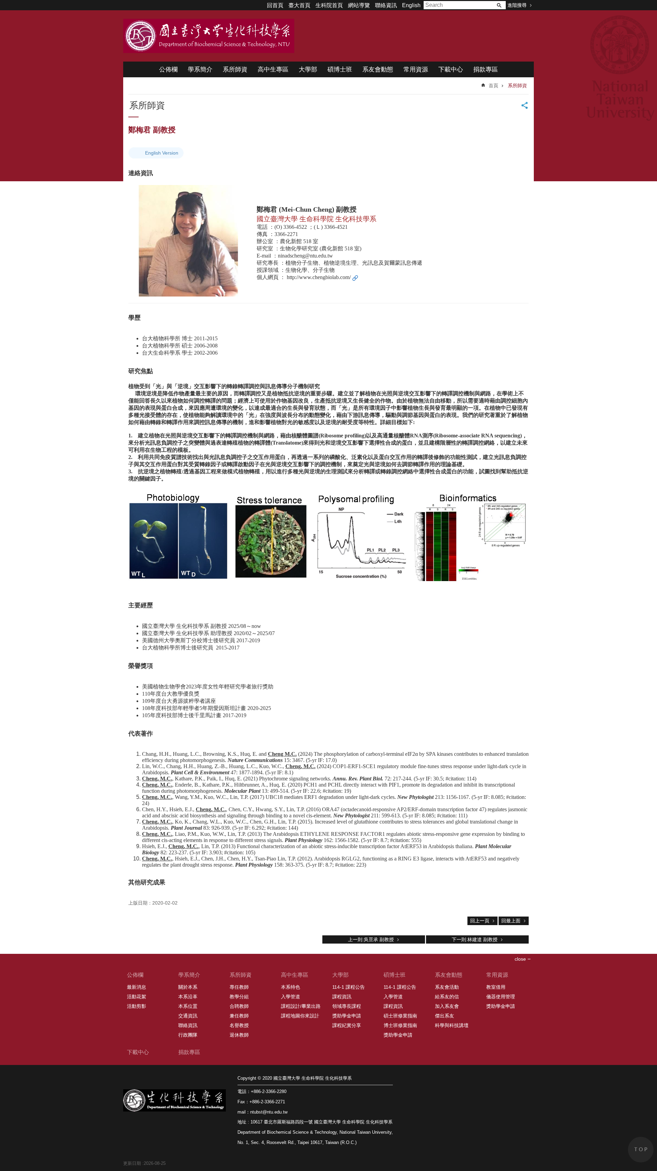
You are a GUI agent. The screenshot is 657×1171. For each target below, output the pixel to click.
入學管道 (290, 996)
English (411, 5)
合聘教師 (239, 1006)
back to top (641, 1149)
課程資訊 (341, 996)
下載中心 (450, 69)
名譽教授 (239, 1025)
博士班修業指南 (400, 1025)
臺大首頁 (299, 5)
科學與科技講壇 (451, 1025)
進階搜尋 (517, 5)
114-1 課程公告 (348, 987)
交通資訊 (187, 1015)
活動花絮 (136, 996)
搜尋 (499, 5)
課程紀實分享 (346, 1025)
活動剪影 (136, 1006)
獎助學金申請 (346, 1015)
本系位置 (187, 1006)
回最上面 (510, 920)
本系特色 (290, 987)
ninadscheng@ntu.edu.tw (305, 256)
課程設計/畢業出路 (301, 1006)
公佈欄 (168, 69)
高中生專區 (273, 69)
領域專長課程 (346, 1006)
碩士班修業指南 (400, 1015)
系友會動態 (377, 69)
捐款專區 (485, 69)
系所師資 (235, 69)
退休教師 (239, 1035)
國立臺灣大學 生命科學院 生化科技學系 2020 (208, 36)
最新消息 (136, 987)
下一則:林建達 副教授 (475, 939)
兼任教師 (239, 1015)
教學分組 (239, 996)
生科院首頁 (329, 5)
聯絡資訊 (386, 5)
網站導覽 (359, 5)
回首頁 (275, 5)
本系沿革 (187, 996)
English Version (161, 153)
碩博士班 (339, 69)
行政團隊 (187, 1035)
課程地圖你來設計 (300, 1015)
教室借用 (495, 987)
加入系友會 (447, 1006)
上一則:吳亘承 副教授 (371, 939)
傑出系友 (444, 1015)
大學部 (308, 69)
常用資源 (415, 69)
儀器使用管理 (500, 996)
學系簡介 (200, 69)
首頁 (493, 85)
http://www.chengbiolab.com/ (319, 277)
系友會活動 (447, 987)
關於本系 (187, 987)
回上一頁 (479, 920)
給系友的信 (447, 996)
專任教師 (239, 987)
